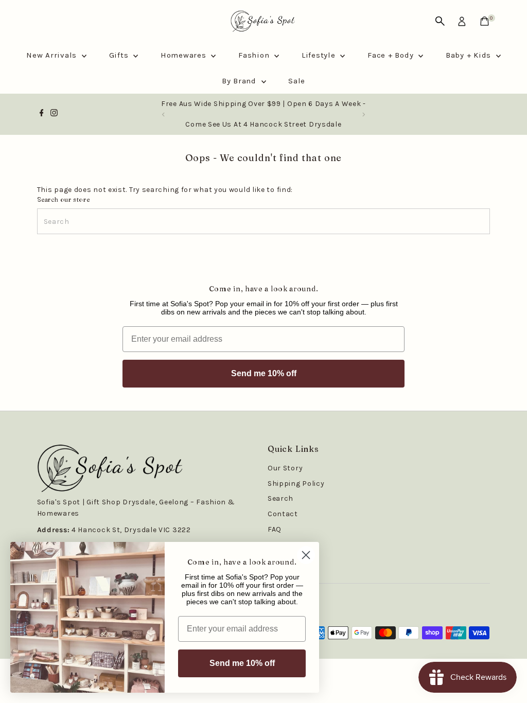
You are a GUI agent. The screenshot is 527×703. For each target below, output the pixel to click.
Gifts (120, 55)
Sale (296, 80)
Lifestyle (320, 55)
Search (280, 498)
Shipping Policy (296, 483)
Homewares (185, 55)
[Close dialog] (306, 555)
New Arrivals (52, 55)
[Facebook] (41, 114)
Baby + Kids (470, 55)
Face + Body (391, 55)
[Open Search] (440, 21)
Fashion (255, 55)
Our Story (285, 468)
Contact (283, 513)
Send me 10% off (263, 373)
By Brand (240, 80)
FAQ (275, 529)
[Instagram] (54, 114)
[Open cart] (484, 21)
